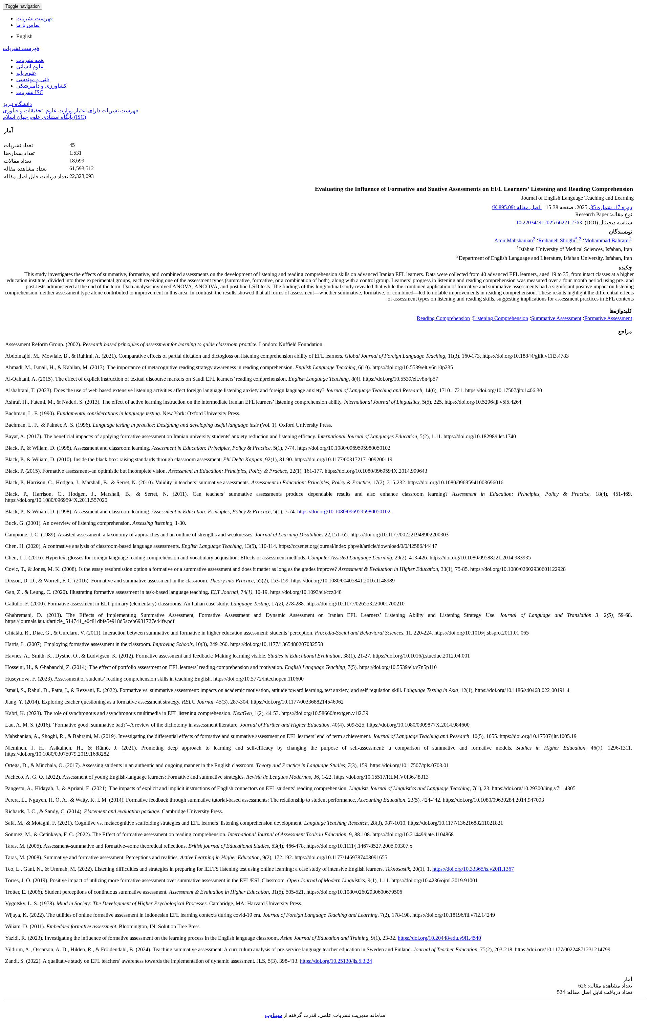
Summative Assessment (556, 318)
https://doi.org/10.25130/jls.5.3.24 (336, 961)
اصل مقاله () (517, 207)
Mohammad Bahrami (607, 240)
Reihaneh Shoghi (558, 240)
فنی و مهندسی (32, 79)
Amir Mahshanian (513, 240)
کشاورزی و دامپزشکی (41, 86)
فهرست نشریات (34, 18)
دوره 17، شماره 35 (611, 207)
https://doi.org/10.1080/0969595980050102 (343, 511)
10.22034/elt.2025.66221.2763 (549, 222)
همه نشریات (30, 60)
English (24, 36)
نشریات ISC (29, 92)
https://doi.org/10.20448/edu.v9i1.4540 (439, 938)
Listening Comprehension (500, 318)
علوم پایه (26, 73)
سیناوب (273, 1015)
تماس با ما (28, 25)
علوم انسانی (30, 66)
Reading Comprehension (443, 318)
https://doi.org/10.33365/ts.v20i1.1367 (473, 869)
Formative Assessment (608, 318)
